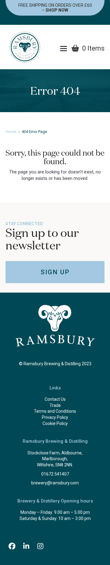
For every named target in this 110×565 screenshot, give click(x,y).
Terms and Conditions (55, 411)
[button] (63, 48)
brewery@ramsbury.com (55, 482)
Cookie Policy (55, 423)
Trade (55, 405)
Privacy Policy (55, 417)
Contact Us (55, 399)
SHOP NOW (57, 10)
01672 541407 (55, 474)
